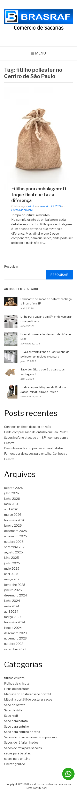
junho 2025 (12, 563)
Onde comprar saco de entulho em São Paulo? (36, 432)
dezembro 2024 (15, 595)
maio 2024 (11, 606)
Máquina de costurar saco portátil (27, 694)
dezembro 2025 (15, 531)
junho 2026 (12, 499)
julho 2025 (11, 558)
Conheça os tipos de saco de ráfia (27, 427)
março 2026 (12, 515)
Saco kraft (11, 716)
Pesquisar (11, 266)
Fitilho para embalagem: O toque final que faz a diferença (38, 194)
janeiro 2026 (13, 525)
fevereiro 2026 (14, 520)
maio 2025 (11, 568)
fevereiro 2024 (14, 622)
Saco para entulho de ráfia (22, 732)
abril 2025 (11, 574)
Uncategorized (14, 764)
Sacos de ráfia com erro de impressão (30, 737)
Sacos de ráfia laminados (21, 742)
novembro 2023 (15, 638)
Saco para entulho (16, 726)
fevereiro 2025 (14, 585)
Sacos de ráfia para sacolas (23, 748)
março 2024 (12, 617)
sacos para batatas (17, 753)
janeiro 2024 (13, 628)
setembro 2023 (15, 649)
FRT (48, 787)
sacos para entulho (17, 759)
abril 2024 (11, 611)
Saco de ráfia (13, 710)
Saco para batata (16, 721)
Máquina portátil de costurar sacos (28, 699)
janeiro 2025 (13, 590)
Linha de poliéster (16, 689)
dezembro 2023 (15, 633)
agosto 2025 (13, 552)
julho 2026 (11, 493)
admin (31, 206)
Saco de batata (14, 705)
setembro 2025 (15, 547)
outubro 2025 (14, 542)
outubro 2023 (13, 644)
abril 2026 (11, 509)
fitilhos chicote (14, 678)
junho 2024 (12, 601)
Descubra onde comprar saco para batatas (33, 448)
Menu (40, 53)
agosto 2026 (13, 488)
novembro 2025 (15, 536)
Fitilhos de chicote (22, 209)
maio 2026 (11, 504)
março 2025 (12, 579)
